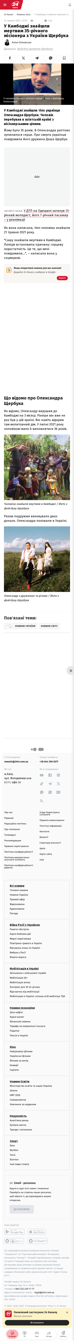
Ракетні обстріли (19, 929)
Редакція (9, 818)
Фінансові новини (20, 1021)
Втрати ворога (18, 957)
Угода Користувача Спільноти (50, 813)
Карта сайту (46, 854)
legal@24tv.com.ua (44, 1292)
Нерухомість (18, 1116)
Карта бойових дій (20, 933)
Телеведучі (10, 835)
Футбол (14, 1150)
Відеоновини (17, 904)
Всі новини (17, 885)
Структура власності (50, 843)
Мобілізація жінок (20, 982)
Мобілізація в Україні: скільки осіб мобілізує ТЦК (37, 996)
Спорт (14, 1141)
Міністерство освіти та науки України (31, 1085)
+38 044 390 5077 (49, 761)
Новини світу (24, 14)
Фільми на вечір (19, 1060)
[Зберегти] (64, 58)
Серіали (14, 1070)
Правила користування (16, 846)
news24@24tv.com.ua (16, 761)
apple (38, 1232)
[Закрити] (67, 1312)
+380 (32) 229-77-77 (24, 1289)
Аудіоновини (17, 908)
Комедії (14, 1065)
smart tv (14, 1241)
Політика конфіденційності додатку (18, 866)
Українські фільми (20, 1056)
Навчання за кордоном (23, 1104)
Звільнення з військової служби (28, 973)
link (41, 775)
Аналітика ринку (19, 1120)
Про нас (8, 812)
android (14, 1232)
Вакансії (44, 837)
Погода (14, 913)
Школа (13, 1090)
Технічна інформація (51, 826)
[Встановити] (37, 1318)
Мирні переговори (20, 938)
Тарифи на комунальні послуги (27, 1026)
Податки (14, 1030)
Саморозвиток (18, 1099)
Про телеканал (12, 829)
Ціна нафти (16, 1012)
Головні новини (19, 890)
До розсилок (22, 1209)
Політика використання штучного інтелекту (16, 858)
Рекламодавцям (12, 841)
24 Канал (9, 14)
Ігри (42, 860)
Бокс (12, 1145)
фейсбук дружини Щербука (35, 49)
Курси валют (17, 1016)
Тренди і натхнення (21, 1129)
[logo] (15, 4)
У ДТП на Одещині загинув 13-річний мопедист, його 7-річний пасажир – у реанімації (37, 215)
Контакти (44, 832)
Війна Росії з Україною (25, 925)
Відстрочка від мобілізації (24, 991)
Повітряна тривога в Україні (26, 943)
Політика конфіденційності (18, 852)
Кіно (13, 1047)
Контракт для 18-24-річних (25, 987)
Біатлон (14, 1159)
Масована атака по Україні (25, 947)
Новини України (19, 894)
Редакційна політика (15, 824)
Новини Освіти (19, 1081)
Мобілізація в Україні (24, 968)
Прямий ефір (17, 899)
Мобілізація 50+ (19, 977)
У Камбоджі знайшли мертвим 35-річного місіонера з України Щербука (52, 14)
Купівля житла (18, 1125)
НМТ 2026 (15, 1095)
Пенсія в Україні (19, 1035)
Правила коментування (52, 820)
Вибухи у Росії (18, 952)
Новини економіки (22, 1008)
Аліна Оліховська (21, 42)
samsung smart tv (38, 1241)
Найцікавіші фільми (21, 1051)
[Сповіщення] (70, 5)
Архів (42, 848)
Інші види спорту (19, 1164)
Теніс (13, 1154)
